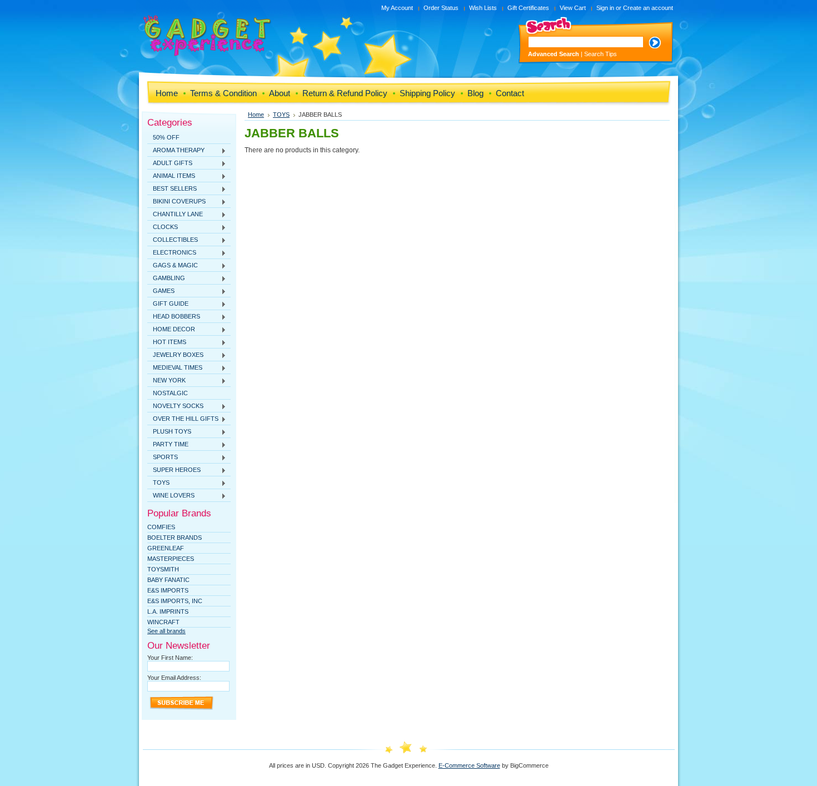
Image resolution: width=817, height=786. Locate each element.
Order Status (441, 7)
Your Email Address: (174, 677)
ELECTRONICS (171, 253)
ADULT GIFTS (169, 163)
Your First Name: (170, 657)
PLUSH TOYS (169, 432)
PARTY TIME (167, 445)
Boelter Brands (174, 537)
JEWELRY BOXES (175, 355)
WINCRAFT (163, 622)
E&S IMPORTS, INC (174, 601)
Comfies (161, 527)
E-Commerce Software (469, 765)
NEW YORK (166, 381)
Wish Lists (483, 7)
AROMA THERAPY (176, 151)
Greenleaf (165, 548)
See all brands (166, 631)
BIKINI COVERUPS (176, 202)
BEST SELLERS (172, 189)
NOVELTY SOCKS (175, 406)
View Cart (573, 7)
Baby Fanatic (168, 579)
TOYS (158, 483)
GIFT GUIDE (167, 304)
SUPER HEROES (174, 470)
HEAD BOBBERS (173, 317)
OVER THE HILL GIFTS (182, 419)
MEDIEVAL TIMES (174, 368)
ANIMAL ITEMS (171, 176)
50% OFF (166, 137)
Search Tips (600, 54)
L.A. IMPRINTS (167, 611)
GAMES (161, 291)
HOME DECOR (171, 330)
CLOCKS (162, 227)
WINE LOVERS (171, 496)
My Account (397, 7)
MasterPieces (170, 558)
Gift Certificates (528, 7)
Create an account (648, 7)
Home (256, 114)
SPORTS (162, 457)
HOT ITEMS (166, 342)
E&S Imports (167, 590)
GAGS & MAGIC (172, 266)
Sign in (605, 7)
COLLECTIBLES (172, 240)
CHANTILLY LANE (175, 214)
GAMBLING (166, 278)
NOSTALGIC (170, 393)
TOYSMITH (163, 569)
